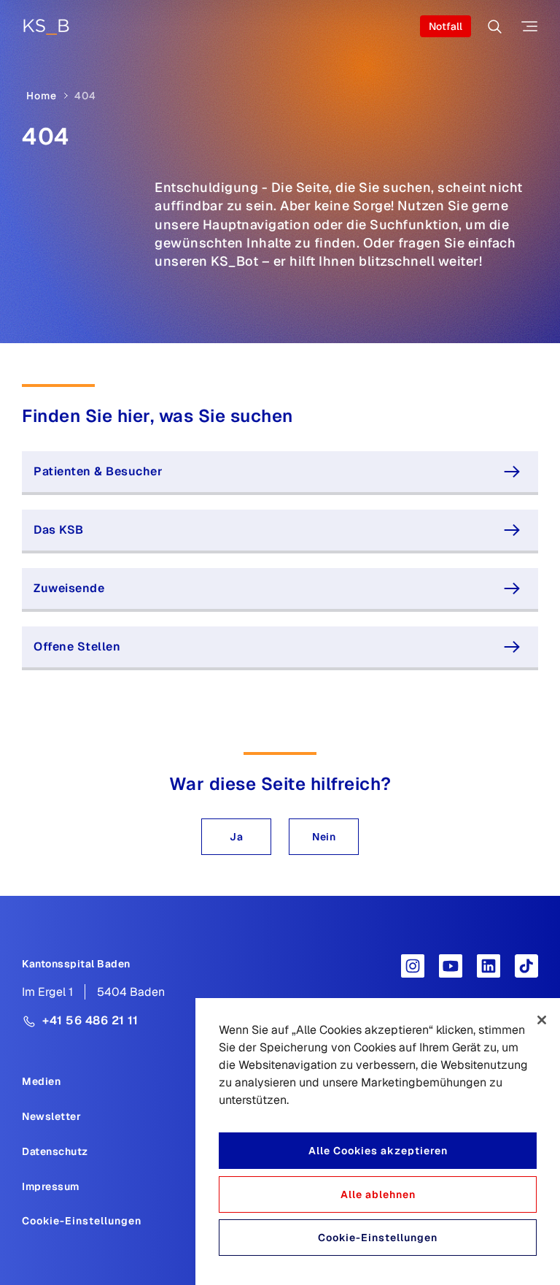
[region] (377, 1141)
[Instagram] (412, 966)
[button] (236, 836)
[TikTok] (526, 966)
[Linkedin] (488, 966)
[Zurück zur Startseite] (46, 27)
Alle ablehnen (378, 1194)
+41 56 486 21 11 (90, 1020)
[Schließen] (542, 1020)
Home (41, 96)
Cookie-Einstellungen (81, 1221)
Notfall (445, 26)
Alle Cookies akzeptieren (378, 1150)
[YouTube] (450, 966)
